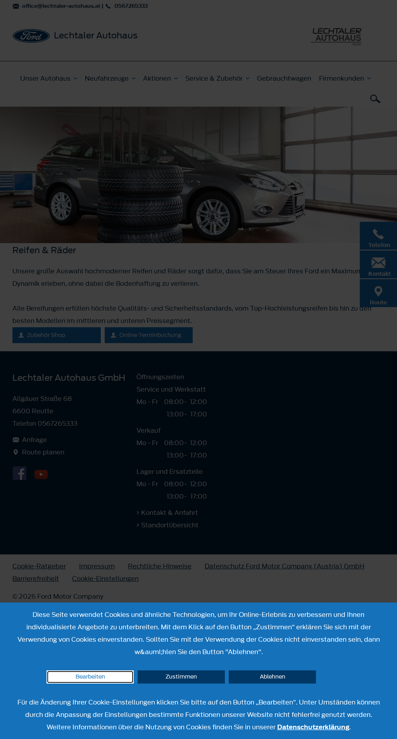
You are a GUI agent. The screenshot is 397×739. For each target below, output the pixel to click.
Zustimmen (181, 677)
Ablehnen (272, 677)
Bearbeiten (90, 677)
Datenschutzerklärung (313, 727)
